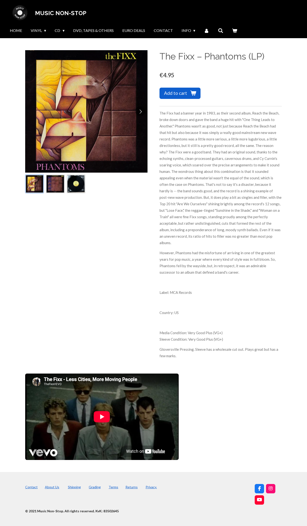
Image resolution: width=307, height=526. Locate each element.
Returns (131, 487)
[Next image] (140, 111)
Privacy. (151, 487)
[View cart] (234, 30)
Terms (113, 487)
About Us (52, 487)
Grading (95, 487)
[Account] (206, 30)
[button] (34, 184)
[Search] (220, 30)
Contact (31, 487)
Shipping (74, 487)
